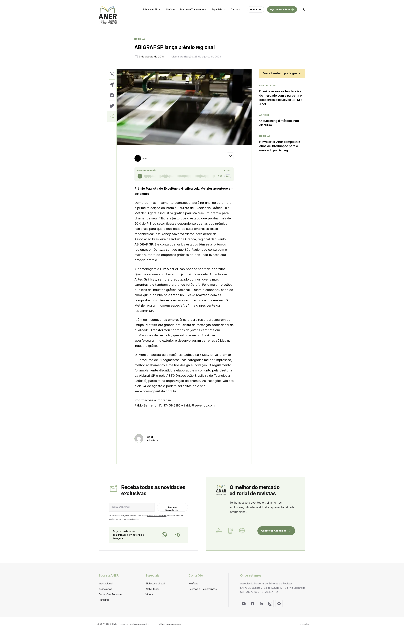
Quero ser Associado (274, 530)
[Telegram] (177, 534)
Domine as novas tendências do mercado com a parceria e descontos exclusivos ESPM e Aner (280, 97)
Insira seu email (120, 507)
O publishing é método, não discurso (279, 123)
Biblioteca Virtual (155, 583)
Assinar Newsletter (172, 508)
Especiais (217, 9)
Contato (235, 9)
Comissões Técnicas (110, 594)
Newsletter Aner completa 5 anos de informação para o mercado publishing (279, 146)
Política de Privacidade (156, 515)
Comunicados (267, 85)
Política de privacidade (169, 624)
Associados (105, 589)
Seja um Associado (280, 9)
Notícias (170, 9)
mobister (304, 624)
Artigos (264, 115)
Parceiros (104, 599)
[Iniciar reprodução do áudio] (140, 176)
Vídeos (149, 594)
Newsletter (256, 9)
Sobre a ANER (150, 9)
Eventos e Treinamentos (193, 9)
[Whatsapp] (164, 535)
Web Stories (152, 589)
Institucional (106, 583)
